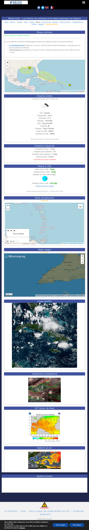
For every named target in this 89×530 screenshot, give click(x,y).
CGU (23, 511)
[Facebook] (38, 7)
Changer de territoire (51, 24)
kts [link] (10, 48)
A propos (11, 511)
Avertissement (44, 508)
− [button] (7, 65)
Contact (45, 514)
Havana (31, 22)
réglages (22, 528)
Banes (6, 22)
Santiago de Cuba (77, 22)
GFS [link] (44, 191)
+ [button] (7, 62)
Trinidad (33, 24)
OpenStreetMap (73, 91)
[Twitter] (42, 7)
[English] (47, 7)
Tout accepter (60, 525)
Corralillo (19, 22)
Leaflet (63, 91)
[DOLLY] (70, 85)
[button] (83, 2)
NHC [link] (55, 42)
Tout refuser (77, 525)
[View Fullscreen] (7, 70)
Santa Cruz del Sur (65, 22)
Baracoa (12, 22)
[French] (52, 7)
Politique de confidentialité (49, 511)
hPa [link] (27, 48)
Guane (26, 22)
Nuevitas (55, 22)
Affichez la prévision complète (45, 186)
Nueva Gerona (46, 22)
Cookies (78, 511)
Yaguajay (41, 24)
